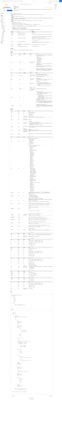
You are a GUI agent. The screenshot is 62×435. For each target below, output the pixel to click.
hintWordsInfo (30, 205)
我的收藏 (51, 7)
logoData (45, 221)
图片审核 (28, 4)
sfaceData (48, 225)
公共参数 (41, 74)
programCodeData (47, 218)
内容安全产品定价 (22, 16)
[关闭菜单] (1, 1)
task (49, 70)
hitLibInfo (30, 131)
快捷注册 (4, 10)
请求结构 (27, 14)
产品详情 (48, 7)
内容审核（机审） (25, 4)
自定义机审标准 (47, 38)
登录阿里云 (10, 10)
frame (50, 203)
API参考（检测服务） (21, 4)
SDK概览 (43, 14)
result (29, 134)
